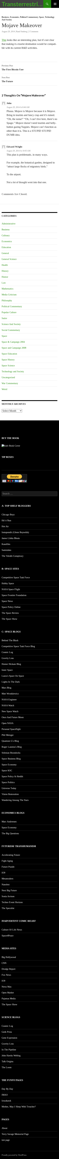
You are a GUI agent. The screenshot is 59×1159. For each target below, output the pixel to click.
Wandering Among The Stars (15, 800)
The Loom (6, 1067)
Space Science (8, 365)
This (4, 40)
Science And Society (11, 324)
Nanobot (6, 884)
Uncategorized (8, 377)
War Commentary (10, 383)
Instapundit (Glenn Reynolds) (15, 532)
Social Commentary (11, 330)
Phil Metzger (8, 735)
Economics (14, 17)
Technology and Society (13, 371)
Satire (4, 318)
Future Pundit (8, 867)
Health (5, 265)
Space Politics (8, 782)
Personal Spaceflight (11, 729)
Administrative (8, 223)
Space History (8, 359)
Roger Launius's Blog (12, 747)
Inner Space (7, 670)
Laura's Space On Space (13, 676)
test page (6, 1140)
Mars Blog (6, 688)
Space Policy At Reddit (12, 776)
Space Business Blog (11, 758)
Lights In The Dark (11, 682)
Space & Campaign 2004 (13, 342)
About (4, 1128)
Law (4, 283)
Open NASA (7, 723)
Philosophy (7, 300)
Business (5, 17)
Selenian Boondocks (11, 753)
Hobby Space (8, 583)
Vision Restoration (10, 794)
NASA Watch (8, 705)
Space (41, 17)
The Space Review (10, 613)
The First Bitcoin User (13, 68)
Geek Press (7, 1032)
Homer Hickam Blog (11, 664)
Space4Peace (7, 935)
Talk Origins (7, 1061)
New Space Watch (10, 711)
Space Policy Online (11, 607)
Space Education (9, 354)
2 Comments (33, 31)
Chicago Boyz (8, 514)
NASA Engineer (9, 699)
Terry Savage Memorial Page (15, 1134)
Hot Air (5, 526)
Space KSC (7, 770)
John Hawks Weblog (11, 1055)
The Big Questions (10, 833)
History (5, 271)
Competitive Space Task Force (16, 577)
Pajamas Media (9, 998)
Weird (4, 389)
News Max (6, 987)
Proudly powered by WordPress (14, 1155)
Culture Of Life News (12, 930)
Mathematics (7, 288)
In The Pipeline (9, 1049)
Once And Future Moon (13, 717)
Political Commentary (29, 17)
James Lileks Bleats (11, 538)
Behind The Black (10, 640)
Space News (7, 601)
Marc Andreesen (9, 821)
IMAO (5, 1095)
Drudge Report (8, 969)
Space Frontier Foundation (14, 595)
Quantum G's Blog (10, 741)
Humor (5, 277)
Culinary (6, 235)
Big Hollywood (9, 957)
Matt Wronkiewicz (10, 693)
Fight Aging (7, 861)
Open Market (8, 992)
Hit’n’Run (6, 520)
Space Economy (9, 764)
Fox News (6, 975)
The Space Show (9, 619)
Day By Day (7, 1089)
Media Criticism (9, 294)
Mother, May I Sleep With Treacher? (19, 1106)
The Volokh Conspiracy (12, 556)
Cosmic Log (7, 652)
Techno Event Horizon (12, 902)
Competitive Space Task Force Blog (18, 646)
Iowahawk (6, 1101)
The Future (7, 79)
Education (6, 247)
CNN (4, 963)
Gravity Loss (8, 658)
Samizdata (6, 550)
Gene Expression (9, 1038)
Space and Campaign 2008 (14, 348)
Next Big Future (9, 890)
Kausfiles (6, 544)
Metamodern (7, 878)
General (5, 253)
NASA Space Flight (11, 589)
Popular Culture (9, 312)
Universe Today (9, 788)
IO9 (3, 873)
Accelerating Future (11, 855)
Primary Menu (55, 4)
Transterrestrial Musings (22, 4)
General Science (9, 259)
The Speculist (8, 908)
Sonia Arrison (8, 896)
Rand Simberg (21, 31)
